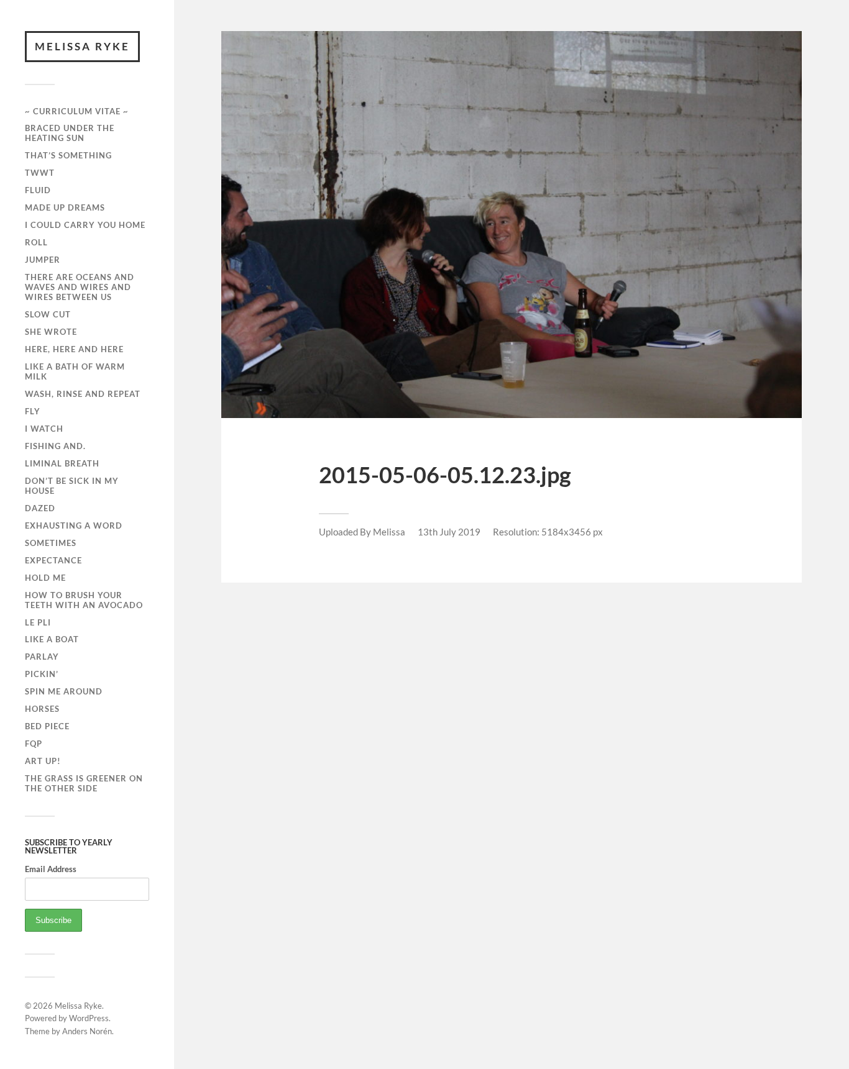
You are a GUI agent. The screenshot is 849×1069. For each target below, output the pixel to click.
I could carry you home (85, 225)
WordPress (89, 1018)
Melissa (389, 531)
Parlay (42, 657)
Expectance (53, 560)
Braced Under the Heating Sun (69, 133)
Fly (32, 411)
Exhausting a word (73, 525)
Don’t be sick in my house (72, 486)
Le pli (38, 622)
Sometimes (50, 543)
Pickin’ (41, 674)
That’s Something (68, 155)
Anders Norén (87, 1031)
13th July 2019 (449, 531)
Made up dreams (65, 207)
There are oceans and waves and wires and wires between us (79, 287)
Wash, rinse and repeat (82, 394)
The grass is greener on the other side (84, 783)
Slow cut (48, 314)
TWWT (40, 173)
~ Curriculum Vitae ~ (77, 111)
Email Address (50, 869)
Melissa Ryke (82, 46)
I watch (44, 429)
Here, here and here (74, 349)
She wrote (51, 332)
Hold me (45, 578)
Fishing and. (55, 446)
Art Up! (43, 761)
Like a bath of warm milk (75, 371)
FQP (33, 743)
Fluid (38, 190)
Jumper (42, 260)
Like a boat (52, 639)
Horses (42, 709)
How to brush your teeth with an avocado (84, 600)
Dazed (40, 508)
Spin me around (64, 691)
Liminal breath (62, 463)
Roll (36, 242)
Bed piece (47, 726)
